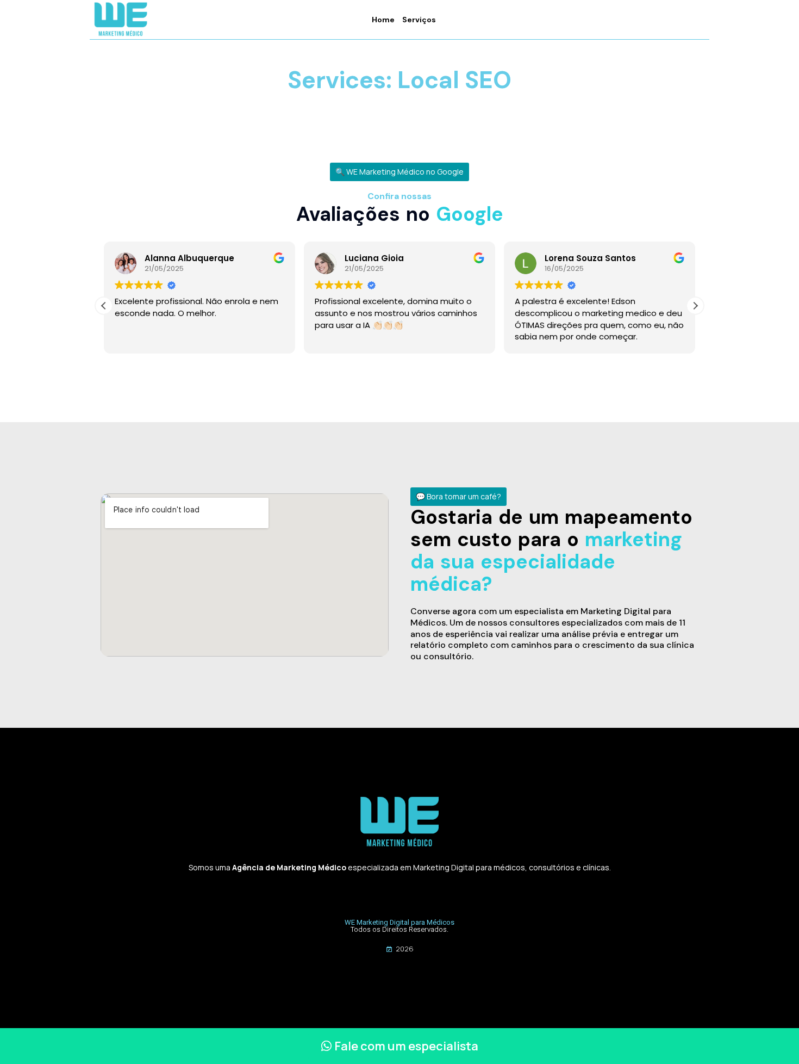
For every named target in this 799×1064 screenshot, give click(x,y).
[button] (399, 172)
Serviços (419, 19)
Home (383, 19)
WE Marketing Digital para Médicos (399, 922)
